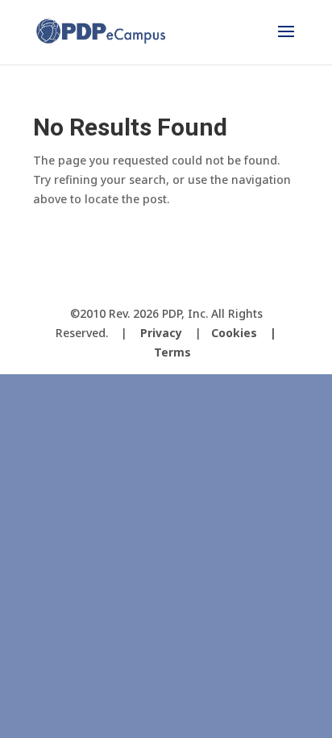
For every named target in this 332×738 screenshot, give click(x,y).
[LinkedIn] (211, 287)
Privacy (161, 332)
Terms (172, 352)
